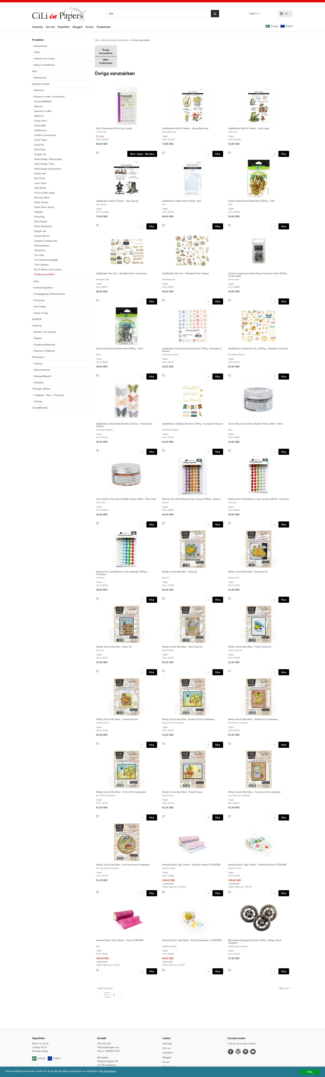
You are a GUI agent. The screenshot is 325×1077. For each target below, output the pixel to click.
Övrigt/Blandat (39, 407)
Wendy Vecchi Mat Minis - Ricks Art (114, 647)
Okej (309, 1072)
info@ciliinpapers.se (108, 1047)
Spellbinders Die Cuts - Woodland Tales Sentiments (121, 273)
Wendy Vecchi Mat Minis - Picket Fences (182, 792)
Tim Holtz (39, 255)
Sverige (274, 26)
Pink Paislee (40, 221)
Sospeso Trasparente (45, 240)
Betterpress (40, 77)
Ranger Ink (40, 231)
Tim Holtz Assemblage (46, 260)
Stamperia (39, 250)
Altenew (38, 106)
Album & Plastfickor (44, 65)
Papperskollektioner (44, 344)
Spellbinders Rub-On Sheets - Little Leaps (248, 128)
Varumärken (40, 46)
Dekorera (39, 90)
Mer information (107, 1071)
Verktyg (38, 401)
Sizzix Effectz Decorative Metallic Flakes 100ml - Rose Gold (126, 499)
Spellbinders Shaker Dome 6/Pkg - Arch (181, 201)
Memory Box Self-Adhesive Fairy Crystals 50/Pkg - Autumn (191, 499)
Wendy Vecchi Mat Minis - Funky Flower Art (249, 647)
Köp (217, 154)
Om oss (50, 27)
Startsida (37, 27)
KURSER (37, 319)
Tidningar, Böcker (41, 388)
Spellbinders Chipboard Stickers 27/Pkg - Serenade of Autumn (192, 424)
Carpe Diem (40, 120)
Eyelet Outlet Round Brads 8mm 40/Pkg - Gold (251, 201)
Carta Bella (40, 125)
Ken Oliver (39, 178)
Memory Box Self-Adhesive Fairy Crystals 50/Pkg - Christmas (258, 499)
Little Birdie (40, 187)
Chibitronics (40, 130)
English (289, 26)
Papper (38, 338)
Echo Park (39, 149)
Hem (97, 40)
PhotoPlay (39, 216)
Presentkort (38, 357)
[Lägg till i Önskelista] (98, 153)
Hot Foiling (40, 306)
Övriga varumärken (44, 274)
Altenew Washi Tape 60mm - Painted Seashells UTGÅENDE (192, 940)
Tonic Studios (41, 264)
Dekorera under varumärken (49, 96)
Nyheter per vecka (44, 58)
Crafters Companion (45, 135)
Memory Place (42, 197)
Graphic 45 (40, 154)
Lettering (37, 325)
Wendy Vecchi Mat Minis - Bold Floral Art (182, 647)
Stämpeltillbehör (42, 376)
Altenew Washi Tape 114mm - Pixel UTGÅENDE (120, 940)
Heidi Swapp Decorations (47, 168)
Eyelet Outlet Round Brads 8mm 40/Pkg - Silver (119, 348)
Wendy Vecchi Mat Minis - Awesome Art (247, 571)
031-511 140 (104, 1043)
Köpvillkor (64, 27)
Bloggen (78, 27)
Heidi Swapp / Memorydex (48, 159)
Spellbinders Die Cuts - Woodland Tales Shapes (185, 273)
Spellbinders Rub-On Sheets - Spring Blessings (185, 128)
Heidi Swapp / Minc (44, 163)
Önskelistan (103, 27)
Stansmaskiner (42, 369)
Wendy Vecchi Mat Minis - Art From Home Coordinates (123, 864)
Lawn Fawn (40, 183)
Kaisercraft (40, 173)
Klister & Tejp (41, 313)
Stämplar (39, 382)
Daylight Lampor (41, 84)
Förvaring (39, 300)
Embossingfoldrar (43, 287)
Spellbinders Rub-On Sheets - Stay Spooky (117, 201)
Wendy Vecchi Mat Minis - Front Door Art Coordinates (254, 792)
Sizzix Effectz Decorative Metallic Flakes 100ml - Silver (255, 424)
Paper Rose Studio (44, 207)
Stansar (38, 363)
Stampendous (41, 245)
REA (37, 52)
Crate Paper (40, 139)
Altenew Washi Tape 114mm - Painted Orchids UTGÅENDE (257, 864)
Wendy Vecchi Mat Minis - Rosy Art (179, 571)
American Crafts (42, 111)
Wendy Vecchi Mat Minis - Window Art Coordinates (253, 719)
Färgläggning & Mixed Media (49, 293)
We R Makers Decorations (48, 269)
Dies (36, 281)
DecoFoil (39, 144)
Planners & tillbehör (44, 350)
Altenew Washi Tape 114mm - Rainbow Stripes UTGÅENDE (191, 864)
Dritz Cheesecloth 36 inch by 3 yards (114, 128)
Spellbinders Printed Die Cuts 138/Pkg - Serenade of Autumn (258, 348)
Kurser (90, 27)
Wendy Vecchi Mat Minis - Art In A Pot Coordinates (121, 792)
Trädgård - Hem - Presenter (49, 395)
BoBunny (39, 115)
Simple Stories (42, 236)
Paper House (41, 202)
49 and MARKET (43, 101)
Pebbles (38, 211)
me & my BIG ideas (44, 192)
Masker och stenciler (45, 332)
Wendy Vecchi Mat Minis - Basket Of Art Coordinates (188, 719)
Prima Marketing (43, 226)
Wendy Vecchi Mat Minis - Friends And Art (117, 719)
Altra (34, 71)
